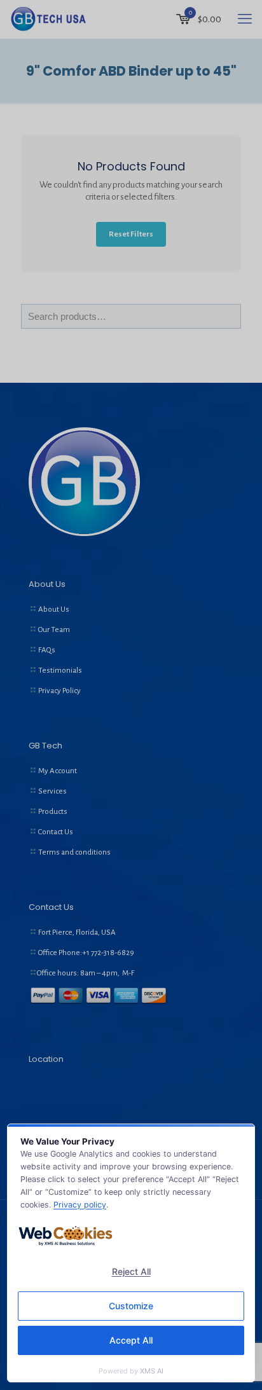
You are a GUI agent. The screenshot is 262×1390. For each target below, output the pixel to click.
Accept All (131, 1340)
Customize (131, 1305)
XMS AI (151, 1370)
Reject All (131, 1271)
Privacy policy (79, 1204)
